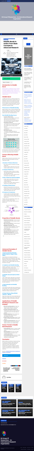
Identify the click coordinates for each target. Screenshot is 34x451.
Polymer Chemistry (27, 254)
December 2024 (26, 167)
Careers (32, 447)
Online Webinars (26, 243)
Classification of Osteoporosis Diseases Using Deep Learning (28, 106)
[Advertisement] (17, 27)
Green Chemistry (27, 222)
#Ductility (16, 52)
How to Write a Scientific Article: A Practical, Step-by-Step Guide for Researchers (25, 404)
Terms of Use (29, 447)
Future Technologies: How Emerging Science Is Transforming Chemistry (28, 69)
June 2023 (26, 202)
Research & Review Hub (18, 384)
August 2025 (26, 152)
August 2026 (26, 126)
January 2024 (26, 189)
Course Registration (27, 218)
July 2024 (25, 176)
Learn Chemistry (10, 384)
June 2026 (26, 130)
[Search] (28, 44)
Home (21, 447)
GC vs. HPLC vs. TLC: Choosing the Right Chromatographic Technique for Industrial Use (6, 369)
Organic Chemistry (27, 245)
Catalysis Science (27, 216)
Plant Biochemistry (27, 252)
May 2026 (25, 132)
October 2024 (26, 171)
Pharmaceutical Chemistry (26, 248)
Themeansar (2, 448)
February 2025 (26, 163)
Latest (25, 232)
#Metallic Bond (13, 53)
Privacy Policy (24, 447)
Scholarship (26, 261)
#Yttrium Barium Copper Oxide (11, 56)
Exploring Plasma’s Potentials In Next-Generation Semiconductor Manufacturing (27, 113)
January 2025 (26, 165)
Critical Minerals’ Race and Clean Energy (24, 413)
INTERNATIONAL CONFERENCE (27, 230)
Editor (8, 50)
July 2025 (25, 154)
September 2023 (27, 197)
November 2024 (26, 169)
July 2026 (25, 128)
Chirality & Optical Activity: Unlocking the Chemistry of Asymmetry (15, 369)
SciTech (32, 449)
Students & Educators (3, 384)
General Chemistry (27, 220)
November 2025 (26, 145)
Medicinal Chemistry (27, 238)
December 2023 (26, 191)
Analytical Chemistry (27, 209)
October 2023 (26, 195)
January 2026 (26, 141)
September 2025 (27, 150)
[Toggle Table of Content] (11, 82)
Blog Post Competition (27, 211)
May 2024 (25, 180)
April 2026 (26, 134)
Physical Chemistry (27, 250)
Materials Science (27, 236)
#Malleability (9, 53)
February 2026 (26, 139)
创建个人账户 (26, 99)
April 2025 (25, 158)
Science (25, 263)
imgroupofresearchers (27, 224)
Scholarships (29, 449)
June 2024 (26, 178)
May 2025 (25, 156)
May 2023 (25, 204)
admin (25, 94)
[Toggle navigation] (16, 34)
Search (25, 38)
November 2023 (26, 193)
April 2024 (26, 182)
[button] (31, 34)
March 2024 (26, 184)
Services (25, 265)
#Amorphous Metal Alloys (11, 52)
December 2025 (26, 143)
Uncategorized (26, 272)
